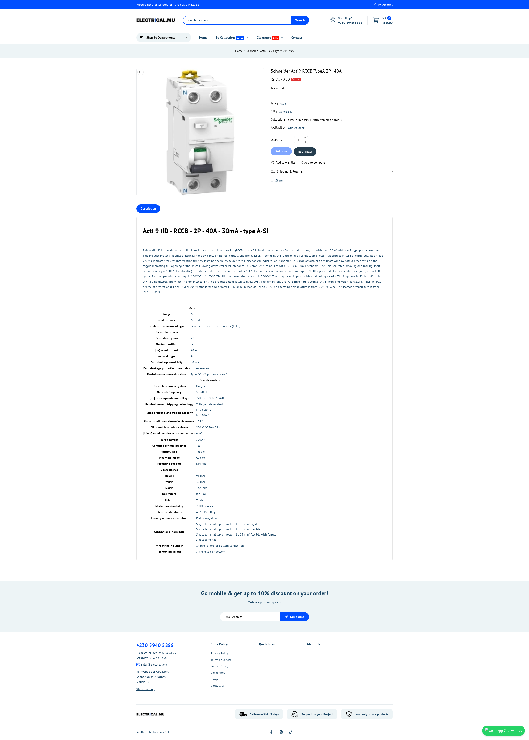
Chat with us (512, 730)
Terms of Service (221, 660)
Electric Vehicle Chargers (326, 120)
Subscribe (297, 616)
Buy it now (305, 152)
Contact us (218, 685)
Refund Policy (219, 666)
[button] (332, 171)
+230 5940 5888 (155, 645)
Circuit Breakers (298, 120)
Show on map (145, 689)
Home (239, 51)
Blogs (214, 679)
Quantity (276, 140)
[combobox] (237, 20)
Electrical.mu (156, 732)
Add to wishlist (285, 162)
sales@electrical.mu (154, 664)
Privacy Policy (219, 653)
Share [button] (279, 180)
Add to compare (314, 162)
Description (148, 208)
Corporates (218, 672)
